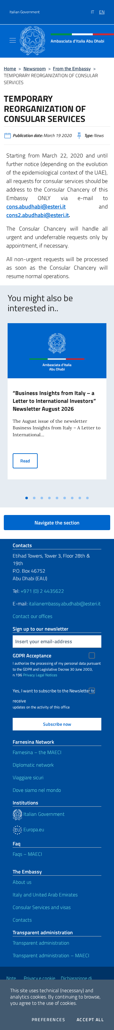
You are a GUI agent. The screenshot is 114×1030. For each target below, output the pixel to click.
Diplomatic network (33, 765)
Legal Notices (46, 675)
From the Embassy (72, 68)
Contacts (22, 920)
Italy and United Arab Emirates (45, 894)
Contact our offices (32, 616)
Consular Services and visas (42, 907)
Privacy (29, 675)
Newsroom (34, 68)
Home (10, 68)
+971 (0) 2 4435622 (42, 591)
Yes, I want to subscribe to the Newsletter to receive (54, 691)
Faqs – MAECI (27, 854)
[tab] (26, 498)
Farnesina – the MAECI (37, 752)
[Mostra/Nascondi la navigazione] (12, 40)
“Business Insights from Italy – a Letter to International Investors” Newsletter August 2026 (54, 401)
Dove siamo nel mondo (37, 790)
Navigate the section (57, 522)
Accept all (90, 1019)
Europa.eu (33, 829)
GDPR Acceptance (32, 655)
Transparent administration (41, 943)
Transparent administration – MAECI (51, 955)
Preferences (48, 1019)
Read (29, 460)
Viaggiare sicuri (28, 777)
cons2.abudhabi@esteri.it (37, 215)
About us (22, 882)
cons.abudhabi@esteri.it (36, 206)
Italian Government (25, 12)
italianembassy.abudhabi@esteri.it (65, 603)
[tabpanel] (57, 407)
